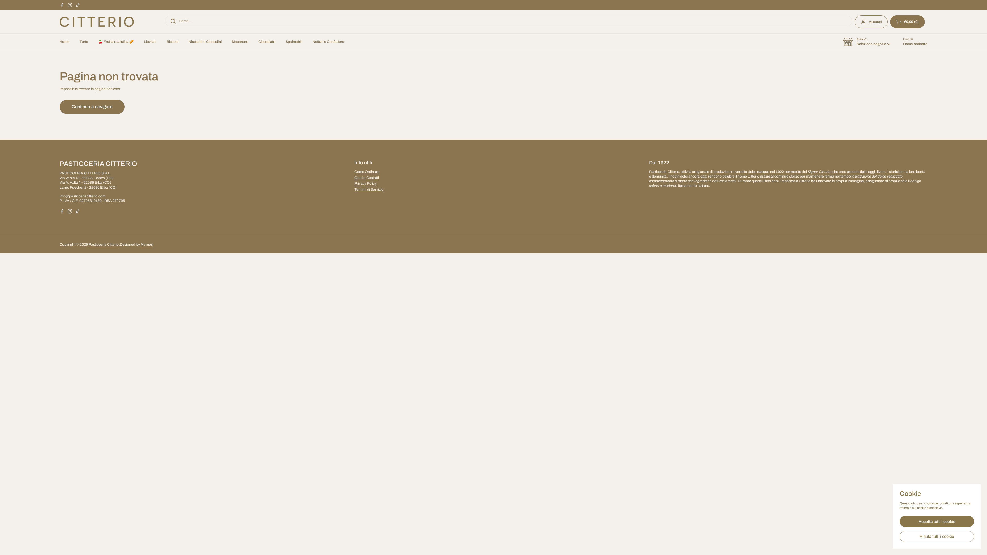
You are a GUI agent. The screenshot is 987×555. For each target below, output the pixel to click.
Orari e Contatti (366, 178)
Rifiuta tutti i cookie (937, 536)
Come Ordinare (366, 172)
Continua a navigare (92, 106)
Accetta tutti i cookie (937, 521)
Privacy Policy (365, 184)
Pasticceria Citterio (104, 244)
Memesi (147, 244)
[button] (907, 21)
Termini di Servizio (368, 189)
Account (875, 22)
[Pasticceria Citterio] (97, 22)
